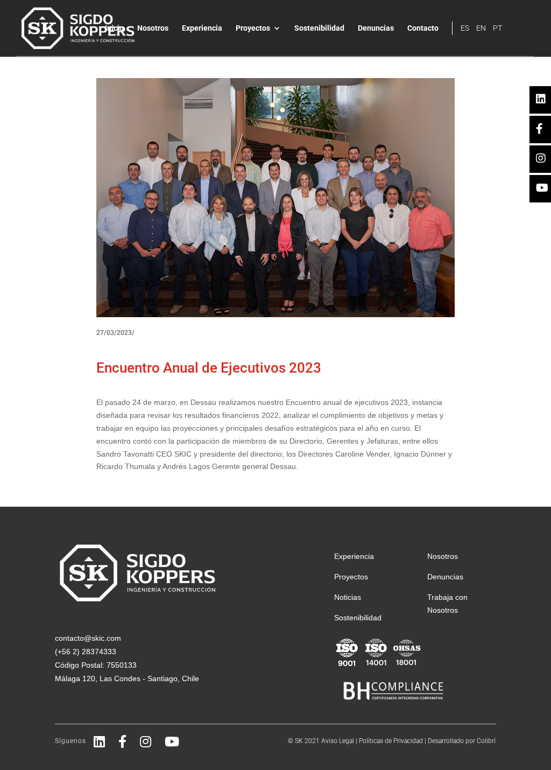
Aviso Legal (337, 741)
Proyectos (253, 28)
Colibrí (486, 741)
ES (465, 28)
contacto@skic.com (88, 638)
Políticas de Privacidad (391, 741)
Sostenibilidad (319, 28)
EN (481, 28)
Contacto (423, 28)
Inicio (114, 28)
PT (497, 28)
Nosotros (152, 28)
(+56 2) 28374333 (85, 651)
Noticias (347, 597)
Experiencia (202, 28)
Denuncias (376, 28)
